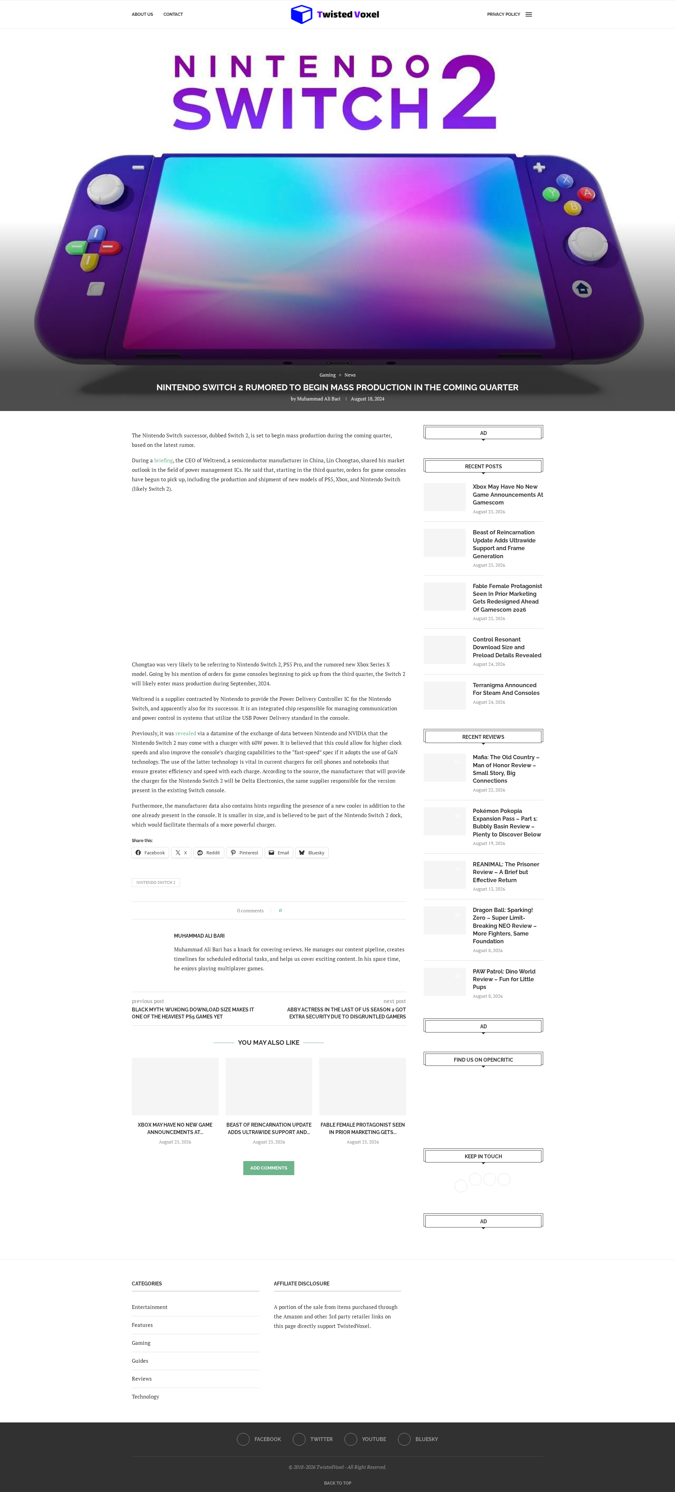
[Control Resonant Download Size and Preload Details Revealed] (445, 650)
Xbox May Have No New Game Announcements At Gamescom (508, 494)
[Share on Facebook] (289, 910)
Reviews (142, 1378)
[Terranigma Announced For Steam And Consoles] (445, 696)
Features (142, 1324)
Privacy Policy (503, 14)
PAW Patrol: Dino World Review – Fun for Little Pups (504, 979)
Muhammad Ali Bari (318, 398)
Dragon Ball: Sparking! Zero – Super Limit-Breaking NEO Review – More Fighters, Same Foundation (505, 926)
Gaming (141, 1342)
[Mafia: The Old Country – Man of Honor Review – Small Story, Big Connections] (445, 768)
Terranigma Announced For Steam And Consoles (506, 689)
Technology (145, 1396)
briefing (163, 460)
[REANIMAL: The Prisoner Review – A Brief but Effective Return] (445, 875)
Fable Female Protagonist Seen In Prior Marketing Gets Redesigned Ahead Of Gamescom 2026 (507, 598)
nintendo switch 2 (155, 882)
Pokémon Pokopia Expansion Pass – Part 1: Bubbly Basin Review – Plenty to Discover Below (507, 823)
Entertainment (150, 1306)
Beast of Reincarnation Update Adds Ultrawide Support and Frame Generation (504, 544)
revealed (185, 733)
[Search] (539, 14)
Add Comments (268, 1168)
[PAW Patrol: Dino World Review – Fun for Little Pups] (445, 982)
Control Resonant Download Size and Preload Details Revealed (507, 647)
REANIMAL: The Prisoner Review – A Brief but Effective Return (506, 872)
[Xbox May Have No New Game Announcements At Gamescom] (175, 1086)
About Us (142, 14)
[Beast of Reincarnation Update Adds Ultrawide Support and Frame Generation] (269, 1086)
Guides (140, 1360)
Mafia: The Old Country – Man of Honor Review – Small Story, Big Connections (506, 769)
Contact (173, 14)
